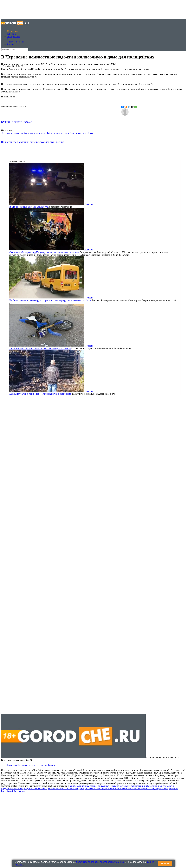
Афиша (11, 34)
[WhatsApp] (135, 107)
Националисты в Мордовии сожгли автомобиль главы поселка (32, 142)
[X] (132, 107)
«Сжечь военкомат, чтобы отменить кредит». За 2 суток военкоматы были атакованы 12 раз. (47, 133)
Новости (12, 31)
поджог (17, 122)
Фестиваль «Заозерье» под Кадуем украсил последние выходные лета (44, 252)
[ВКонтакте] (122, 107)
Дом (9, 39)
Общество (13, 36)
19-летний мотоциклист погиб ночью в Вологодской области (40, 348)
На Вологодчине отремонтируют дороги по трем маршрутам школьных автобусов (50, 300)
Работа (11, 44)
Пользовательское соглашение (32, 765)
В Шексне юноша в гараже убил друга (28, 207)
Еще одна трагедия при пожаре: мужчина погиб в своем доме (40, 394)
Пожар (28, 122)
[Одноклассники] (125, 107)
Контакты (12, 765)
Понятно (165, 863)
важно (5, 122)
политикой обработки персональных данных (100, 862)
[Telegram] (129, 107)
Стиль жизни (15, 41)
